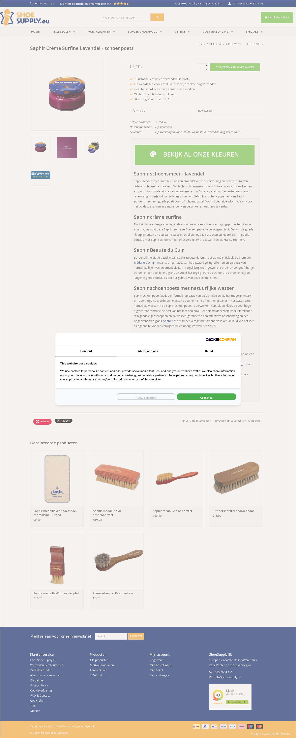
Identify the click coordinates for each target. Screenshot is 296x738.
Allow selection (146, 397)
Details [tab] (209, 351)
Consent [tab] (86, 351)
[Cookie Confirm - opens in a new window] (221, 339)
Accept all (206, 397)
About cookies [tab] (148, 351)
